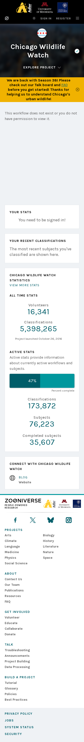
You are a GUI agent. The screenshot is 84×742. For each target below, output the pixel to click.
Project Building (17, 661)
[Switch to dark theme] (34, 18)
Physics (10, 558)
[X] (33, 520)
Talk (9, 645)
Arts (8, 535)
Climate (11, 541)
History (48, 541)
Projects (14, 530)
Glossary (11, 688)
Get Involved (17, 612)
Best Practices (16, 700)
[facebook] (15, 520)
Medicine (12, 552)
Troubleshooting (17, 650)
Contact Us (13, 579)
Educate (11, 623)
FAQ (64, 85)
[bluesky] (50, 520)
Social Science (16, 563)
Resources (13, 596)
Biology (48, 535)
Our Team (12, 585)
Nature (48, 552)
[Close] (77, 90)
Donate (10, 634)
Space (47, 558)
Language (12, 546)
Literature (51, 546)
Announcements (17, 656)
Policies (11, 694)
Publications (14, 590)
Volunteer (12, 617)
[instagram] (69, 520)
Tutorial (11, 683)
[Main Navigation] (75, 18)
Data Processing (17, 667)
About (11, 574)
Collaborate (14, 629)
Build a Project (20, 677)
